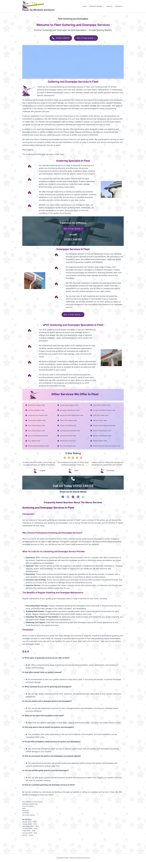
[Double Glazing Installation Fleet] (37, 446)
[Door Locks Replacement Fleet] (37, 436)
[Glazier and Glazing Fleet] (67, 425)
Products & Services (95, 6)
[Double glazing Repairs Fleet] (68, 405)
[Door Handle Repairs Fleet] (35, 425)
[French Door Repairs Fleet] (67, 420)
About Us (109, 6)
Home (84, 6)
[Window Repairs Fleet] (98, 441)
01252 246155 (73, 239)
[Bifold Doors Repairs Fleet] (35, 405)
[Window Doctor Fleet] (98, 420)
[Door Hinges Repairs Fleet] (35, 431)
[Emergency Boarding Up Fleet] (68, 410)
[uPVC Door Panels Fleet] (99, 415)
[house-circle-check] (29, 166)
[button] (103, 6)
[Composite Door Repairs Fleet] (36, 415)
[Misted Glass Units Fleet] (67, 441)
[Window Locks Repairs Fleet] (100, 436)
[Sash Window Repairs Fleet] (100, 405)
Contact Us (118, 6)
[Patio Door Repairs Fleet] (67, 446)
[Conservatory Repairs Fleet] (36, 420)
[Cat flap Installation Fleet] (35, 410)
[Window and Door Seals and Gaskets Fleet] (105, 446)
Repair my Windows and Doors (38, 10)
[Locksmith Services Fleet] (67, 436)
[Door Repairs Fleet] (33, 441)
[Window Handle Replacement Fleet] (102, 425)
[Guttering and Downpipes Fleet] (69, 431)
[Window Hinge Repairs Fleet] (100, 431)
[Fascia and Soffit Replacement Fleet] (70, 415)
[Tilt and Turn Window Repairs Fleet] (102, 410)
